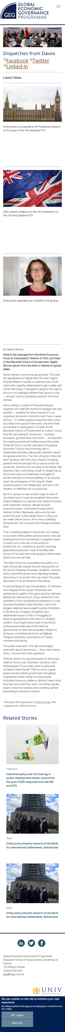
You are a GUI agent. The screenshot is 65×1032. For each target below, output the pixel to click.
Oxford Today (43, 702)
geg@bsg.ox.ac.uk (13, 974)
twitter (31, 943)
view (32, 758)
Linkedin (21, 943)
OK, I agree (17, 1015)
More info (17, 1023)
